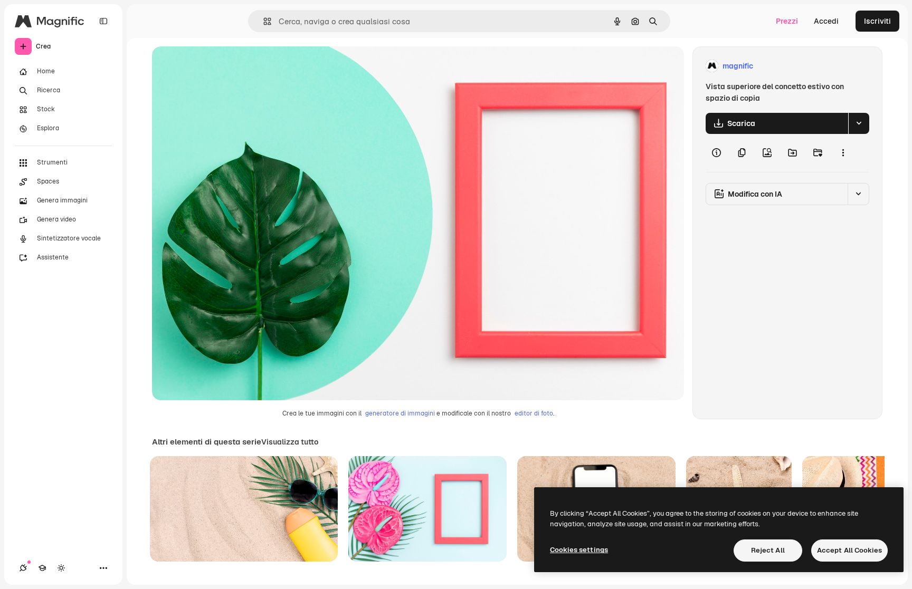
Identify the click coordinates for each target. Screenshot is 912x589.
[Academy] (42, 567)
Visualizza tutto (289, 442)
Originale (222, 66)
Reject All (768, 550)
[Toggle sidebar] (103, 21)
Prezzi (787, 21)
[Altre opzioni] (842, 152)
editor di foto (534, 413)
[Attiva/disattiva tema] (61, 567)
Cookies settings (579, 549)
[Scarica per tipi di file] (858, 123)
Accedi (826, 21)
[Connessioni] (23, 567)
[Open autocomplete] (263, 21)
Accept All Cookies (849, 550)
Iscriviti (877, 21)
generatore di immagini (400, 413)
